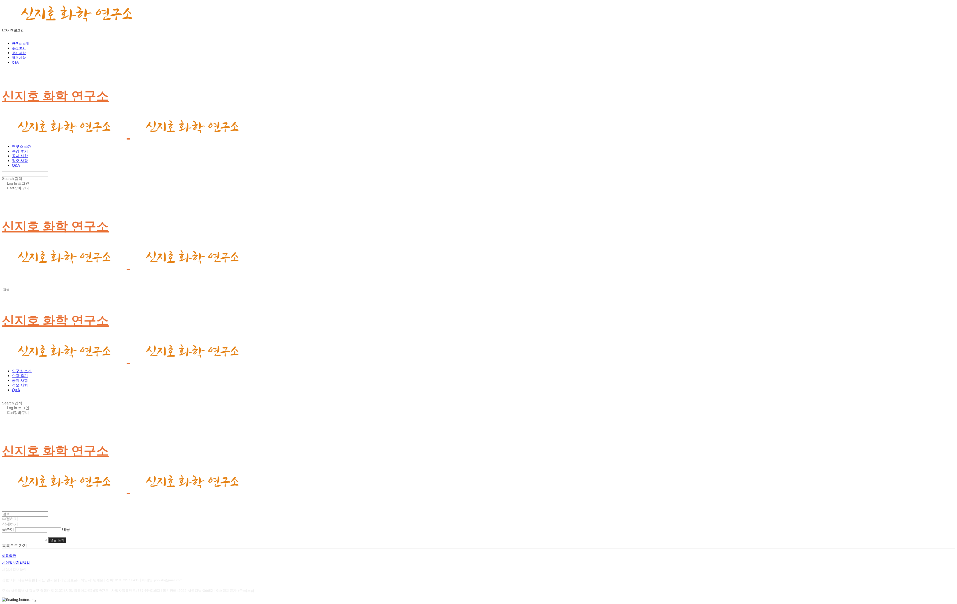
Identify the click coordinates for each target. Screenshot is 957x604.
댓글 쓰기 (57, 540)
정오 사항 (19, 57)
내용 (66, 529)
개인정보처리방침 (16, 562)
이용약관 (9, 555)
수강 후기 (19, 48)
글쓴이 (8, 529)
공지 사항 (19, 53)
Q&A (15, 62)
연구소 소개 (20, 43)
